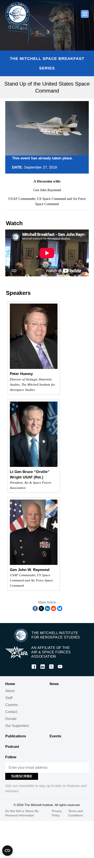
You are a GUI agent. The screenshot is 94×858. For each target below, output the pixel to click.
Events (55, 736)
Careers (11, 705)
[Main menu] (85, 14)
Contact (11, 712)
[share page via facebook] (35, 608)
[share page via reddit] (53, 608)
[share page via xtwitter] (41, 608)
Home (10, 684)
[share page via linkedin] (47, 608)
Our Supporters (17, 726)
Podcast (12, 746)
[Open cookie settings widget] (7, 850)
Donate (11, 719)
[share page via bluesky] (59, 608)
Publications (15, 736)
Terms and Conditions (75, 813)
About (9, 691)
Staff (8, 698)
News (54, 684)
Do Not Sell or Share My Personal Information (22, 813)
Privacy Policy (57, 813)
